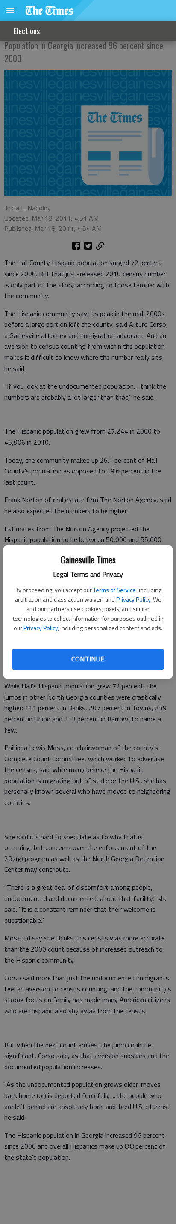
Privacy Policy (133, 599)
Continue (87, 659)
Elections (27, 30)
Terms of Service (114, 589)
